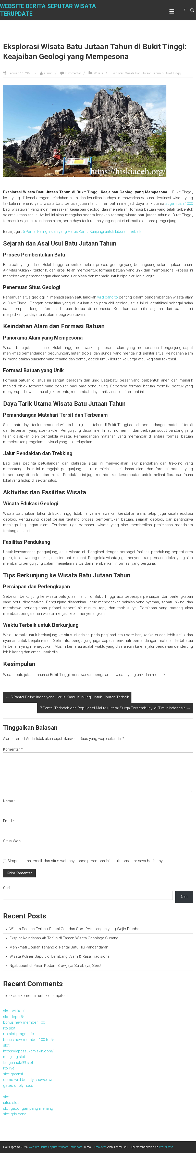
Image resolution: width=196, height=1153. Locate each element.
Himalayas (99, 1147)
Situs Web (12, 841)
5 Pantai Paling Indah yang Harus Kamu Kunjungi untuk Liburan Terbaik (82, 231)
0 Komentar (73, 73)
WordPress (166, 1147)
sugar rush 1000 (179, 203)
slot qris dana (14, 1114)
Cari (6, 888)
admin (48, 73)
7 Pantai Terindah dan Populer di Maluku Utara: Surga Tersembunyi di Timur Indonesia (115, 708)
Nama (9, 801)
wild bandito (107, 297)
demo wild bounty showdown (28, 1079)
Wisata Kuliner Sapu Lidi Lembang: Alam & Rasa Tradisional (59, 956)
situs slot (11, 1102)
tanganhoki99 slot (18, 1062)
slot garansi (13, 1074)
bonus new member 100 (24, 1022)
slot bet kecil (14, 1011)
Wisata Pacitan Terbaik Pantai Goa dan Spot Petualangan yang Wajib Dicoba (74, 929)
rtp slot (9, 1028)
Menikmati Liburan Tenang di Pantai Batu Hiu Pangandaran (58, 947)
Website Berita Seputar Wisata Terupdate (55, 1147)
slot (6, 1045)
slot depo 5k (13, 1016)
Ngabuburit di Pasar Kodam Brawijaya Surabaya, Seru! (55, 965)
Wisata (98, 73)
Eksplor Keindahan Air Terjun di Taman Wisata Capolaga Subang (63, 938)
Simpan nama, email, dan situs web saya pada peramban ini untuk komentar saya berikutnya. (86, 861)
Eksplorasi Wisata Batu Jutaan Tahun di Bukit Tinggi (146, 73)
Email (9, 821)
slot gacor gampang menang (28, 1108)
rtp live (9, 1068)
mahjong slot (14, 1056)
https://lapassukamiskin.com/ (28, 1051)
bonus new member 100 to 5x (28, 1039)
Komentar (13, 749)
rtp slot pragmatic (18, 1034)
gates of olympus (18, 1085)
